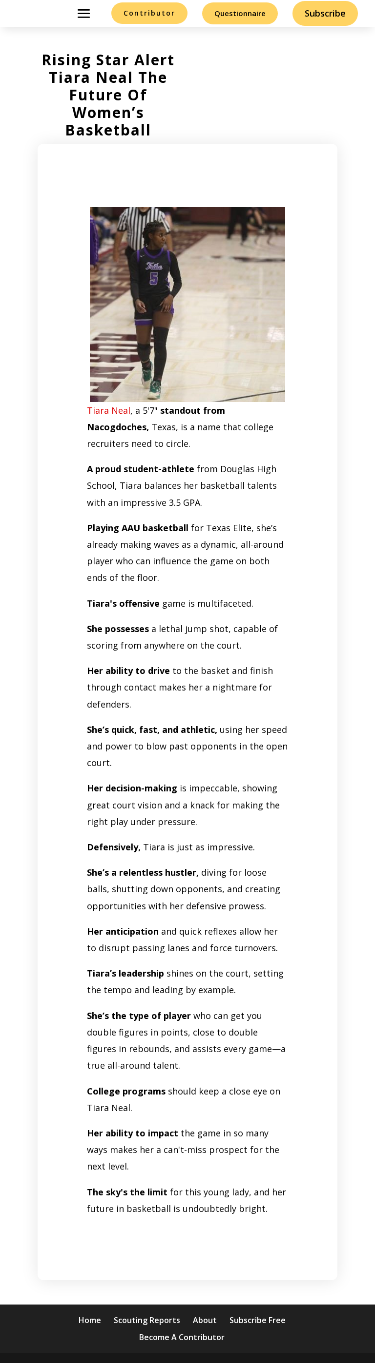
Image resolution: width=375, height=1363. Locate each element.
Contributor (149, 13)
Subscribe (325, 13)
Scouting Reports (147, 1320)
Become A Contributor (182, 1337)
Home (90, 1320)
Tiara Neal (108, 410)
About (205, 1320)
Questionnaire (240, 13)
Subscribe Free (257, 1320)
